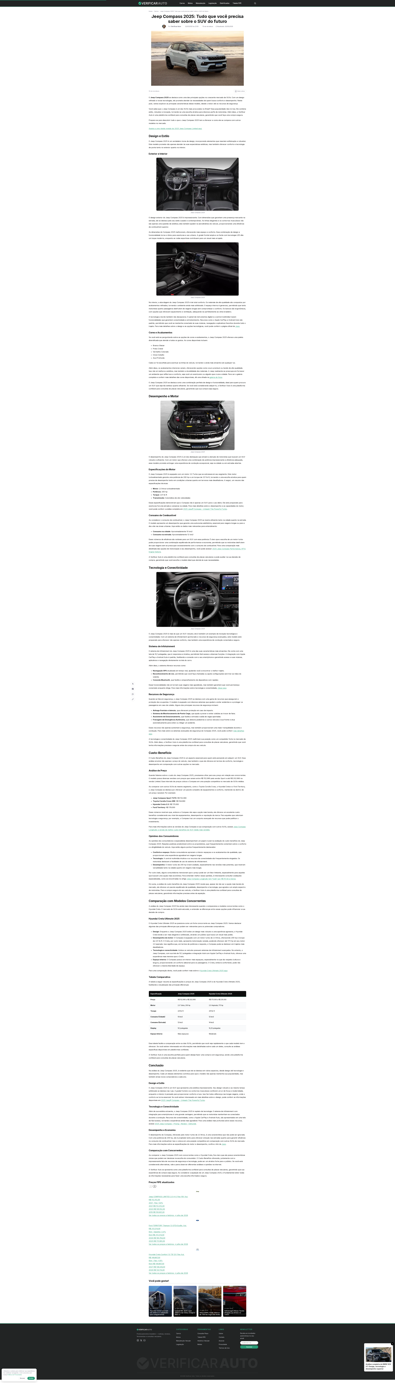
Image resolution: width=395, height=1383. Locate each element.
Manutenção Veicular (183, 1341)
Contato (221, 1337)
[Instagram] (138, 1340)
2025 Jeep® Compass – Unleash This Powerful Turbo (205, 509)
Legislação (213, 3)
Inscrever (249, 1347)
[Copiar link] (133, 699)
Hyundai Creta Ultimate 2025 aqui (213, 971)
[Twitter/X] (133, 684)
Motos (190, 3)
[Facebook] (133, 689)
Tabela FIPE (237, 3)
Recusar (22, 1378)
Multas (200, 1344)
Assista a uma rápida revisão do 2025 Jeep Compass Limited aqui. (175, 129)
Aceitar (31, 1378)
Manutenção (200, 3)
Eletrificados (224, 3)
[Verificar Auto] (152, 3)
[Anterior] (150, 1186)
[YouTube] (144, 1340)
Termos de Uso (224, 1348)
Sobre (221, 1333)
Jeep (237, 326)
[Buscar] (255, 3)
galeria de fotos (216, 377)
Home (150, 11)
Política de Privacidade (15, 1374)
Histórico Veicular (204, 1341)
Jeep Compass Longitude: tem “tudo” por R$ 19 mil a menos (211, 879)
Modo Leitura (241, 91)
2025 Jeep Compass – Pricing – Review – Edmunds (175, 1124)
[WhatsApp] (133, 694)
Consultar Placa (203, 1333)
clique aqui (222, 688)
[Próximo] (154, 1186)
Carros (182, 3)
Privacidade (223, 1344)
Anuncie (221, 1341)
